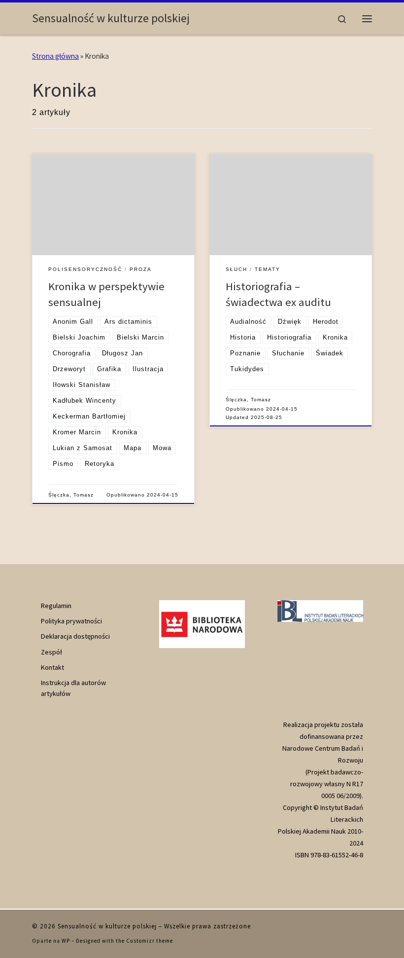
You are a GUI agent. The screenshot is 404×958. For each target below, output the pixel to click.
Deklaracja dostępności (75, 636)
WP (66, 940)
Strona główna (55, 56)
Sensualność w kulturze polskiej (107, 926)
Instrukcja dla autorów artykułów (73, 688)
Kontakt (52, 667)
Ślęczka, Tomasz (71, 495)
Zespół (51, 652)
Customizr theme (149, 940)
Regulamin (56, 605)
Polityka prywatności (71, 620)
